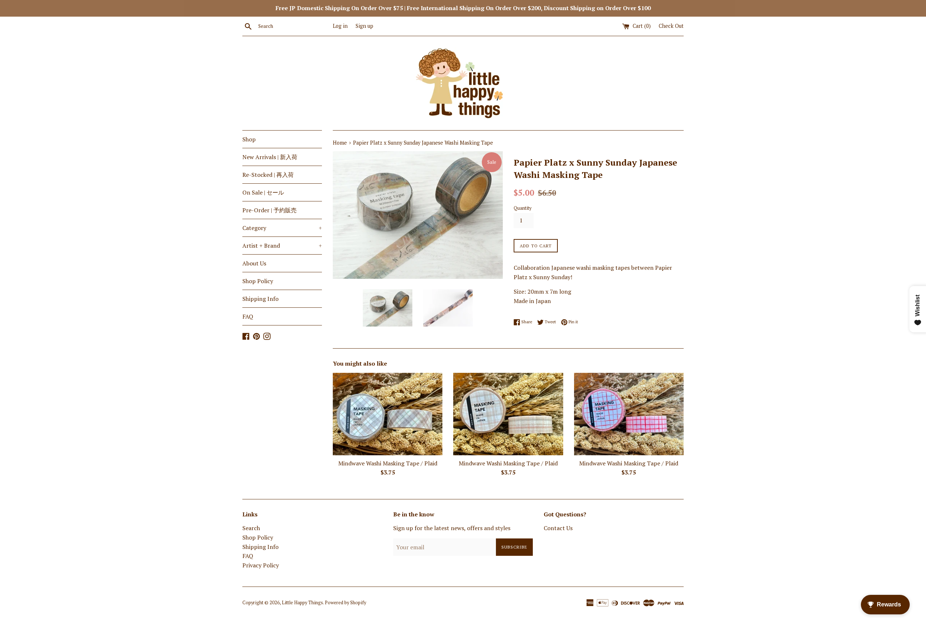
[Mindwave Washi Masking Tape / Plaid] (387, 414)
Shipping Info (260, 299)
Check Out (671, 25)
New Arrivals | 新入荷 (269, 157)
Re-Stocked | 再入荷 (268, 175)
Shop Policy (257, 281)
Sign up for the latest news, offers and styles (451, 528)
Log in (340, 25)
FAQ (247, 316)
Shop (249, 139)
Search (251, 528)
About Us (254, 263)
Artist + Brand (282, 246)
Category (282, 228)
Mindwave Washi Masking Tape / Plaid (387, 463)
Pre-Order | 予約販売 (269, 210)
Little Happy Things (302, 603)
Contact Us (558, 528)
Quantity (522, 208)
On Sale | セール (263, 192)
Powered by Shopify (345, 603)
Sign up (364, 25)
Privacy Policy (260, 565)
